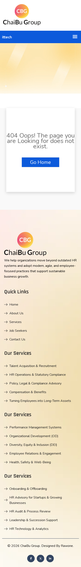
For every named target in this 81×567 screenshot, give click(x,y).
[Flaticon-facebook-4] (31, 558)
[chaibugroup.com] (40, 15)
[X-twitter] (40, 558)
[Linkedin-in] (50, 558)
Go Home (40, 162)
